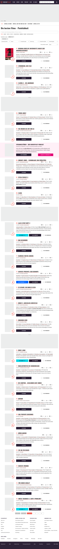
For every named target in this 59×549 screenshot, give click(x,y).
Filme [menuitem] (14, 2)
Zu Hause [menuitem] (35, 2)
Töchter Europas (18, 526)
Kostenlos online (30, 34)
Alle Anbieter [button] (35, 235)
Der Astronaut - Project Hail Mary (21, 528)
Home (2, 20)
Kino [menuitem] (31, 2)
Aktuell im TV (36, 23)
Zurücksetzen (10, 36)
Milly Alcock (32, 524)
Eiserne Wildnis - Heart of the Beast (51, 530)
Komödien (21, 34)
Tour (2, 530)
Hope (45, 522)
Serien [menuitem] (17, 2)
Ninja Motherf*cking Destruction (21, 522)
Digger (45, 524)
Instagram (15, 538)
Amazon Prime (16, 34)
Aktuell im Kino (8, 23)
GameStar (41, 544)
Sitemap (2, 522)
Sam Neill (32, 530)
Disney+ (5, 34)
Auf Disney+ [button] (21, 235)
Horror (25, 34)
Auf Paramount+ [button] (21, 282)
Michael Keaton (33, 522)
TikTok (21, 538)
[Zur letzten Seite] (41, 513)
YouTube (9, 538)
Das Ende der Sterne (19, 520)
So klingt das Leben (19, 524)
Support (2, 526)
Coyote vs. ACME (47, 528)
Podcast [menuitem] (26, 2)
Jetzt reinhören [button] (24, 154)
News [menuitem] (22, 2)
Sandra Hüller (32, 528)
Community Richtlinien (5, 532)
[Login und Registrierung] (56, 2)
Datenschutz (16, 544)
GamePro (48, 544)
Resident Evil (46, 526)
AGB (10, 544)
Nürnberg (17, 532)
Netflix (8, 34)
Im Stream (30, 23)
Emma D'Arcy (32, 526)
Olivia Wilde (32, 532)
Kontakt (2, 528)
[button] (45, 60)
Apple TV (11, 34)
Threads (26, 538)
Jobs (35, 544)
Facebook (2, 538)
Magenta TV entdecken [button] (45, 154)
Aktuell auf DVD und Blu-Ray (20, 23)
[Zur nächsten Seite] (35, 513)
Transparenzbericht (26, 544)
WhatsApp (33, 538)
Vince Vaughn (32, 520)
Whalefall (46, 532)
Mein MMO (56, 544)
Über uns (2, 520)
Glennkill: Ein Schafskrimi (20, 530)
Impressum (3, 544)
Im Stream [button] (24, 61)
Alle (2, 23)
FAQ (1, 524)
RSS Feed (39, 538)
